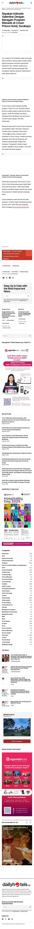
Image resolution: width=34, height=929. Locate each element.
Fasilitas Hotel (6, 572)
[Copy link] (13, 277)
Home (3, 8)
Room (3, 626)
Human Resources (7, 605)
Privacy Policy (22, 300)
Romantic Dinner (6, 265)
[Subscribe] (28, 296)
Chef (3, 320)
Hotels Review (22, 319)
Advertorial (5, 553)
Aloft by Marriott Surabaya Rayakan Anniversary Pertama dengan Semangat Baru (21, 668)
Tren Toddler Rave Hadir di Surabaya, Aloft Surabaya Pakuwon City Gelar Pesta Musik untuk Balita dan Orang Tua (16, 420)
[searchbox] (15, 336)
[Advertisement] (17, 228)
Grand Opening (6, 581)
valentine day (16, 265)
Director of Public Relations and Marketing (14, 565)
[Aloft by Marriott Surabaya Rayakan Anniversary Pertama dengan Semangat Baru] (5, 670)
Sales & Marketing (7, 630)
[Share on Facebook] (3, 277)
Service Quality (6, 633)
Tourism (4, 637)
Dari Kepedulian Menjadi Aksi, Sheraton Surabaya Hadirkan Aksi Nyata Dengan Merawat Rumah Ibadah (16, 461)
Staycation (5, 635)
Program (4, 623)
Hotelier (4, 595)
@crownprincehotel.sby (21, 207)
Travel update (6, 642)
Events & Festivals (7, 570)
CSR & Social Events (7, 560)
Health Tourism (6, 586)
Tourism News (6, 640)
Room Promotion (6, 628)
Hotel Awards (6, 591)
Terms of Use (7, 301)
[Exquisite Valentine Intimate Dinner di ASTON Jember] (17, 845)
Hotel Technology (7, 593)
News (3, 619)
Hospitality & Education (8, 588)
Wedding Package (24, 30)
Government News (7, 579)
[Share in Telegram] (9, 277)
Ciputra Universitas (7, 558)
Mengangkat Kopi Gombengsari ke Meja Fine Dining (16, 453)
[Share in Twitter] (6, 277)
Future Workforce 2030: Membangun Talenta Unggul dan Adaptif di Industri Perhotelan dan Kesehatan (15, 437)
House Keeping (6, 602)
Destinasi (4, 563)
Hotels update (6, 600)
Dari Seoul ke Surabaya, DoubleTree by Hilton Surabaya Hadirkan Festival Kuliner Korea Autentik (20, 692)
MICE (3, 616)
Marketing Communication (9, 612)
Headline (4, 584)
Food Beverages (6, 30)
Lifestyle (4, 607)
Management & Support (9, 609)
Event (3, 567)
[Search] (30, 335)
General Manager (7, 577)
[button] (3, 3)
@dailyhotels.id (8, 715)
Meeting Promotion (7, 614)
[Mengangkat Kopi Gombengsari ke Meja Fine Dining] (5, 704)
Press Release (15, 30)
